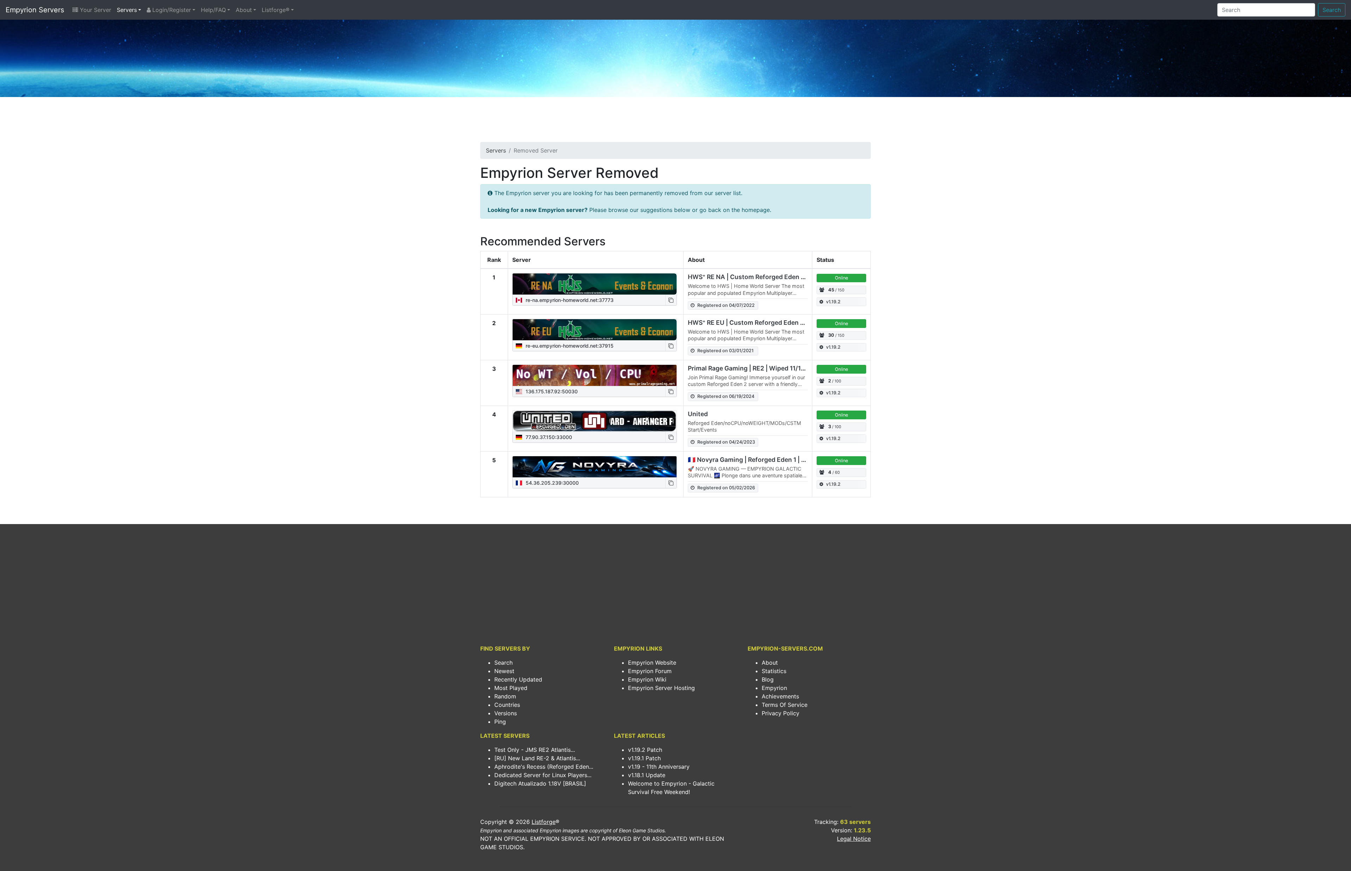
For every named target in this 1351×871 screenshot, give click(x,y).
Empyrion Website (652, 662)
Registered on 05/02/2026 (726, 487)
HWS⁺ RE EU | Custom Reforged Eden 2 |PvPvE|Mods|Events (778, 322)
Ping (500, 721)
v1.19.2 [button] (833, 301)
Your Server (94, 9)
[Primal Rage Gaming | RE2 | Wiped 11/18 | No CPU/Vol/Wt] (595, 375)
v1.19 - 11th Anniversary (659, 766)
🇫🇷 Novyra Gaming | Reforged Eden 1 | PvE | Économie (767, 459)
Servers (127, 9)
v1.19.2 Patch (645, 749)
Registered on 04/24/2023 (726, 442)
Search (1332, 9)
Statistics (774, 671)
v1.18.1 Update (646, 775)
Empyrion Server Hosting (661, 687)
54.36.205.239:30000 (551, 483)
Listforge (544, 821)
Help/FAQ (213, 9)
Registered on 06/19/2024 (725, 396)
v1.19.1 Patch (644, 758)
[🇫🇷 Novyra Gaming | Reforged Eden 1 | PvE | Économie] (595, 466)
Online (841, 277)
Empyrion (774, 687)
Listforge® (276, 9)
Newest (504, 671)
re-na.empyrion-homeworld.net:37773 (569, 300)
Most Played (510, 687)
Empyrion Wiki (647, 679)
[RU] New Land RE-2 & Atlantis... (537, 758)
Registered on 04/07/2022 (726, 305)
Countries (507, 704)
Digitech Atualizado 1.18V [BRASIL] (540, 783)
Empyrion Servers (35, 10)
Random (505, 696)
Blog (768, 679)
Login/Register (171, 9)
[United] (595, 421)
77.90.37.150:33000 (548, 437)
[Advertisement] (675, 121)
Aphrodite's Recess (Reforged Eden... (543, 766)
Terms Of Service (784, 704)
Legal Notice (854, 838)
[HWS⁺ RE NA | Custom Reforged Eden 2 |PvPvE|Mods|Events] (595, 284)
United (698, 414)
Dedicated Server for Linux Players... (542, 775)
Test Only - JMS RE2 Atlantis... (534, 749)
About (244, 9)
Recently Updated (518, 679)
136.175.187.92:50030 (551, 391)
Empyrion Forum (650, 671)
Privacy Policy (780, 713)
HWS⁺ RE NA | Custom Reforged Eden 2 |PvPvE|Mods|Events (778, 276)
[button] (671, 300)
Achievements (780, 696)
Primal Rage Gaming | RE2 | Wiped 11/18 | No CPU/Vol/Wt (772, 368)
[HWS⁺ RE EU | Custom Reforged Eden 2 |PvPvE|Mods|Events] (595, 329)
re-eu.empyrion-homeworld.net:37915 (569, 346)
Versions (505, 713)
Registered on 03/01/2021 (725, 350)
